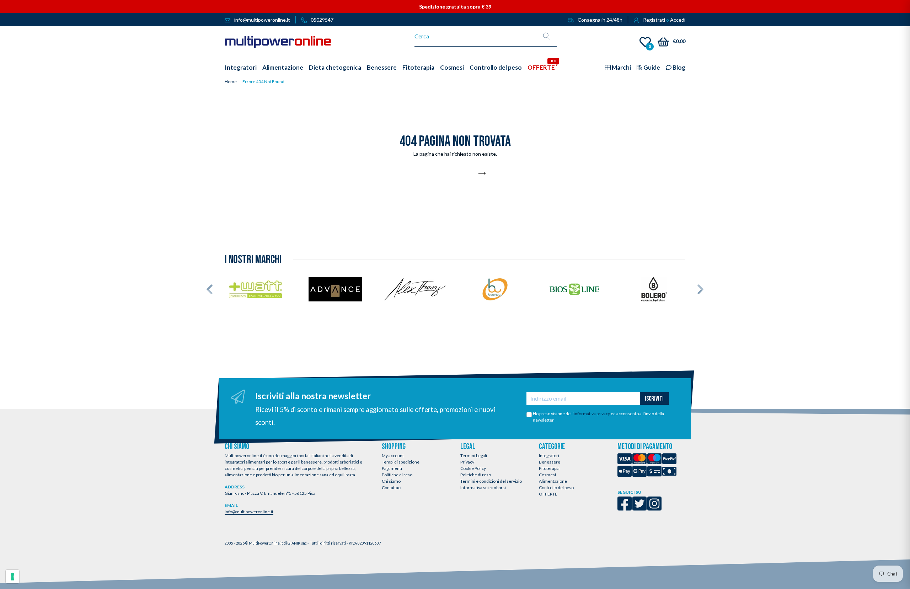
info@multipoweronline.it (249, 511)
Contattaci (391, 487)
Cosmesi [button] (452, 67)
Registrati (654, 20)
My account (393, 455)
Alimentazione (553, 481)
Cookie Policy (473, 468)
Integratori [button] (241, 67)
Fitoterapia (549, 468)
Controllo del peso (556, 487)
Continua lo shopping (451, 174)
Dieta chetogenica (335, 67)
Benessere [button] (382, 67)
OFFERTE (548, 494)
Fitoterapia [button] (418, 67)
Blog (678, 67)
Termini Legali (473, 455)
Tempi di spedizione (400, 462)
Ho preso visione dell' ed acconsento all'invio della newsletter (598, 417)
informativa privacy (592, 413)
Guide (651, 67)
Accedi (677, 20)
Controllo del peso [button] (496, 67)
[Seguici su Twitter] (639, 508)
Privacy (467, 462)
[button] (209, 289)
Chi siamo (391, 481)
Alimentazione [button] (282, 67)
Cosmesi (547, 474)
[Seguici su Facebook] (624, 508)
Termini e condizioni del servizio (491, 481)
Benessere (549, 462)
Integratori (549, 455)
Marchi (621, 67)
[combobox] (475, 36)
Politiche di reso (397, 474)
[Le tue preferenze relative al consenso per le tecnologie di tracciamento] (12, 576)
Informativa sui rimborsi (483, 487)
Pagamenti (392, 468)
